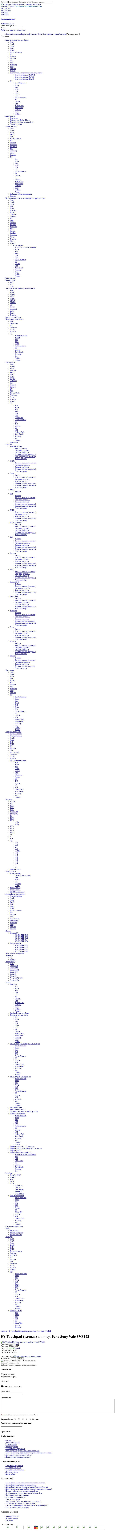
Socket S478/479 (16, 978)
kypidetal (4, 12)
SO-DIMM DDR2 (21, 937)
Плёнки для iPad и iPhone (20, 120)
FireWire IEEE (15, 1175)
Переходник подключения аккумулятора (26, 1148)
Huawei (13, 56)
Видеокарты (10, 278)
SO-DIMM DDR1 (21, 935)
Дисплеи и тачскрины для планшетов (20, 288)
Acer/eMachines (20, 83)
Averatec (13, 370)
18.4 (16, 863)
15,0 (16, 853)
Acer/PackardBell (21, 336)
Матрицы (9, 799)
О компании (16, 34)
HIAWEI (13, 1255)
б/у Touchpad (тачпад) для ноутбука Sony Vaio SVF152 (30, 1331)
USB (12, 1183)
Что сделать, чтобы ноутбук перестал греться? (23, 1501)
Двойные (18, 1192)
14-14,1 (17, 851)
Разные (17, 192)
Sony (12, 67)
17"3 (12, 830)
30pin (17, 822)
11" (11, 804)
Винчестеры (10, 280)
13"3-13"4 (14, 812)
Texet (12, 313)
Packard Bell (14, 393)
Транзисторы (15, 890)
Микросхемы (10, 871)
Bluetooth (13, 984)
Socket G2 (14, 966)
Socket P (13, 974)
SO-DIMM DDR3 (21, 939)
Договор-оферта (11, 1472)
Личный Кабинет (12, 1516)
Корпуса (8, 444)
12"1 (12, 808)
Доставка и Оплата (35, 34)
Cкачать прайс (11, 1445)
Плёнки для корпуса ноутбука (21, 122)
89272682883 (6, 8)
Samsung (13, 65)
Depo (17, 707)
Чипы (7, 1228)
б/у (11, 81)
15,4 (16, 855)
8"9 (11, 838)
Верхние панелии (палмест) (25, 463)
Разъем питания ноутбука (15, 1497)
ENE (16, 877)
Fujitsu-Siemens (16, 52)
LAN (12, 1181)
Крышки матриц (21, 481)
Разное (8, 982)
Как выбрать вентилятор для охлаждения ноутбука (25, 1483)
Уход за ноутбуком (12, 1499)
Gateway (13, 214)
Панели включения (17, 1114)
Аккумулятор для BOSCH (25, 75)
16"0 (12, 826)
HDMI (12, 1177)
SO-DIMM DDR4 (21, 941)
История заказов (11, 1518)
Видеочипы (14, 1231)
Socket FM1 (14, 970)
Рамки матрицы (21, 459)
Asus (12, 46)
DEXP (17, 93)
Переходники (15, 869)
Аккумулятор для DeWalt (24, 77)
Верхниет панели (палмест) (25, 512)
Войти (3, 30)
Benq (17, 89)
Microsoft (13, 145)
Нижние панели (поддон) (25, 621)
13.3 (16, 849)
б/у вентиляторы (16, 245)
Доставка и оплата (12, 1443)
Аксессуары (10, 116)
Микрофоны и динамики (15, 894)
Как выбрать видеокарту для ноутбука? (20, 1485)
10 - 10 (12, 802)
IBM (11, 221)
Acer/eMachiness (21, 1274)
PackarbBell (19, 789)
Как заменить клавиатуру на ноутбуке (20, 1503)
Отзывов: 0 (16, 1361)
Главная (8, 34)
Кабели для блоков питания (21, 194)
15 (11, 816)
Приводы (9, 955)
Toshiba (13, 69)
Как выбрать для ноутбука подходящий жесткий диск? (26, 1487)
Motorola (13, 147)
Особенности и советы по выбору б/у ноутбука (23, 1493)
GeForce (13, 216)
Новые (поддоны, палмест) (25, 457)
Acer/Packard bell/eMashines (25, 1155)
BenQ (12, 134)
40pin (17, 824)
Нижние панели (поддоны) (25, 455)
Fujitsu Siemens (15, 138)
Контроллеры (15, 873)
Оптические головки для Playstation (24, 1111)
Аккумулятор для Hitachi (24, 79)
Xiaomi (12, 71)
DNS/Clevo (19, 1161)
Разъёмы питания (17, 1196)
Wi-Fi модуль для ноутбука (20, 1077)
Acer (12, 42)
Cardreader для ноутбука (19, 1013)
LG (11, 60)
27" (11, 834)
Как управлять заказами (14, 1470)
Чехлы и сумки (16, 124)
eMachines (14, 323)
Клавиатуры (10, 362)
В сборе (18, 475)
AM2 (12, 964)
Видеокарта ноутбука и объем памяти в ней (22, 1451)
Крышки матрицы (22, 453)
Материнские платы (13, 732)
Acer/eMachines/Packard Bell (25, 247)
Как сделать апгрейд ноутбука (17, 1507)
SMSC (17, 886)
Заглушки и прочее (22, 479)
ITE (16, 882)
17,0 (16, 859)
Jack (11, 1179)
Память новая (15, 943)
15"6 (12, 820)
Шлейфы (8, 1237)
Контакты (62, 34)
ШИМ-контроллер (17, 892)
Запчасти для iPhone (13, 317)
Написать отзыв (29, 1361)
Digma (12, 299)
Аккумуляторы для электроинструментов (26, 73)
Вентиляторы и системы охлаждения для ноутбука (25, 198)
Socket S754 (14, 980)
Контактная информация (15, 1449)
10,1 (16, 843)
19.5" (12, 832)
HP (11, 54)
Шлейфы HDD (16, 1311)
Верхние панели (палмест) (25, 477)
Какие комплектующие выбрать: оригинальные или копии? (28, 1453)
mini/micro (18, 1185)
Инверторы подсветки (14, 319)
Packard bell (19, 106)
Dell (11, 48)
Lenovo (13, 58)
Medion (13, 225)
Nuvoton (18, 884)
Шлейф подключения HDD (20, 1153)
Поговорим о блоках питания (17, 1495)
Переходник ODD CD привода (22, 1146)
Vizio (12, 241)
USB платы (19, 1189)
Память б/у (14, 933)
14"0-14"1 (14, 814)
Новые (12, 960)
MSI (11, 63)
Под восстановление (18, 760)
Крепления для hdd (17, 1109)
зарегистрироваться (17, 30)
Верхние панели (21, 448)
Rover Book (19, 1036)
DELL (17, 344)
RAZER (13, 233)
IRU (16, 424)
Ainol (12, 292)
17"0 (12, 828)
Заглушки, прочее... (22, 450)
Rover (12, 307)
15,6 (16, 857)
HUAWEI (18, 1212)
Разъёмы (8, 1173)
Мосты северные (16, 1233)
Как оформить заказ (51, 34)
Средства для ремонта (14, 1226)
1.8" (11, 282)
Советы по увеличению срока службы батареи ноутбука (27, 1505)
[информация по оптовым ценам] (27, 1356)
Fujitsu (12, 212)
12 (15, 847)
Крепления (9, 670)
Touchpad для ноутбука (19, 1015)
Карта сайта (10, 1474)
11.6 (16, 845)
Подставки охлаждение (14, 953)
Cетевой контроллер (23, 875)
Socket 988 (14, 968)
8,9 (16, 867)
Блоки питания (11, 126)
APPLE (17, 338)
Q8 (11, 305)
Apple (12, 44)
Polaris (12, 231)
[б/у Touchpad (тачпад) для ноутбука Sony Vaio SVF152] (23, 1342)
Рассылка (9, 1520)
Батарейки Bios (16, 1107)
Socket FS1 (14, 972)
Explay (12, 301)
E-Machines (19, 418)
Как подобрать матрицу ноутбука (18, 1455)
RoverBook (19, 108)
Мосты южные (16, 1235)
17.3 (16, 861)
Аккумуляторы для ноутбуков (17, 40)
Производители (11, 1447)
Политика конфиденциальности (18, 1457)
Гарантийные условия (14, 1466)
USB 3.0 (18, 1187)
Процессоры (10, 962)
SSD (11, 286)
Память (8, 931)
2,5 (11, 284)
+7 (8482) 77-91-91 (8, 6)
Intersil (17, 880)
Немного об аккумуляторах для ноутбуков (21, 1491)
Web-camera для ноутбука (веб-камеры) (25, 1044)
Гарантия (24, 34)
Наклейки (14, 442)
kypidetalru (5, 15)
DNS (12, 50)
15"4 (12, 818)
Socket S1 (13, 976)
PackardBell (19, 182)
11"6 (11, 806)
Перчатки (14, 118)
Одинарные (19, 1194)
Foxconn (13, 210)
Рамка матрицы (21, 668)
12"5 (12, 810)
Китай (16, 1344)
